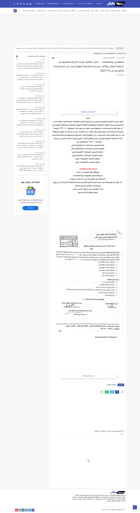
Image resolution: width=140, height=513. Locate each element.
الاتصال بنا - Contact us (85, 3)
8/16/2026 (38, 164)
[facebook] (14, 3)
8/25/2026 (38, 62)
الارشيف (99, 3)
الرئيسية (123, 11)
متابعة (31, 208)
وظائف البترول (41, 11)
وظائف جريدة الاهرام (69, 11)
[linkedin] (24, 3)
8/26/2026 (38, 73)
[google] (20, 3)
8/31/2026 (38, 85)
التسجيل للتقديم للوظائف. (88, 112)
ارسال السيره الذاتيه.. (87, 376)
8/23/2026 (38, 119)
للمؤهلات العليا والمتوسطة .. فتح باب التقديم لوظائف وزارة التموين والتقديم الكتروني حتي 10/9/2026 (31, 89)
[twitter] (17, 3)
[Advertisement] (70, 29)
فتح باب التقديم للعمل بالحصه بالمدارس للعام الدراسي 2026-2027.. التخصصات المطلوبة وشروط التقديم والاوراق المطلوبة (30, 123)
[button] (117, 392)
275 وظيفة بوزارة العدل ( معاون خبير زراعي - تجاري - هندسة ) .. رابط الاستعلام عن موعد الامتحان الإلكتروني (30, 157)
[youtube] (30, 3)
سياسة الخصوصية (53, 3)
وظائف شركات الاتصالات (54, 11)
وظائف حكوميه (115, 11)
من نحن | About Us (68, 3)
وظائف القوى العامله (29, 11)
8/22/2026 (38, 153)
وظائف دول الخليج (84, 11)
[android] (27, 3)
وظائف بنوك (94, 11)
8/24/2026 (38, 141)
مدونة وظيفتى (105, 510)
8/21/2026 (38, 96)
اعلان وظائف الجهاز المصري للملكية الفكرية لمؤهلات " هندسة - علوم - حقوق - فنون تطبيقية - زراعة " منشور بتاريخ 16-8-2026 (30, 168)
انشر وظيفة (40, 3)
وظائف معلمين (104, 11)
